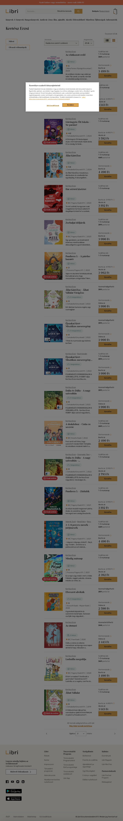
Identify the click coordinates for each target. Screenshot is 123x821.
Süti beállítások (53, 105)
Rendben (70, 105)
